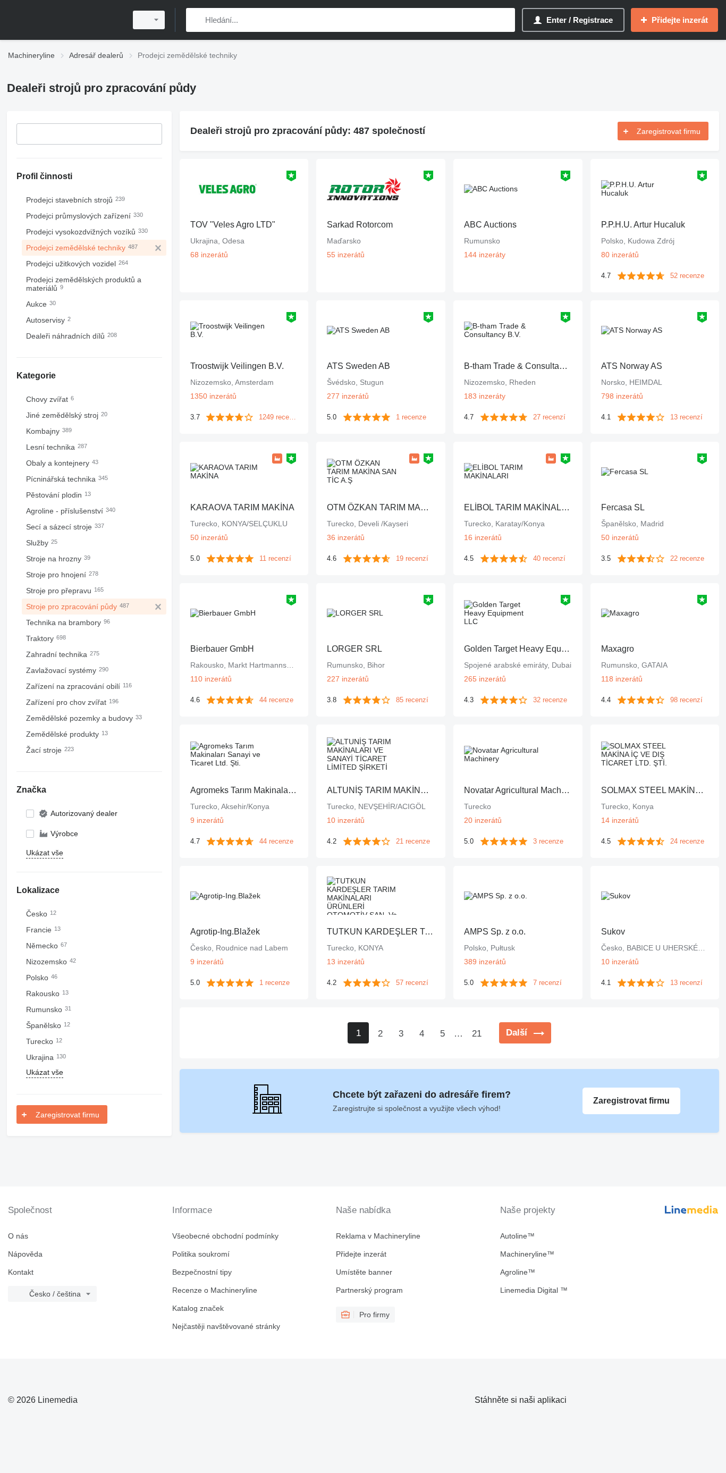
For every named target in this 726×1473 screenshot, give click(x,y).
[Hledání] (196, 20)
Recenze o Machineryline (214, 1290)
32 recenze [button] (550, 700)
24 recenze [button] (687, 841)
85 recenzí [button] (412, 700)
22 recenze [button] (687, 558)
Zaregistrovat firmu (67, 1114)
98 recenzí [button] (686, 700)
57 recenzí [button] (412, 983)
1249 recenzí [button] (278, 417)
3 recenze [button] (548, 841)
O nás (18, 1236)
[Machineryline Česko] (64, 20)
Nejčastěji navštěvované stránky (226, 1326)
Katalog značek (198, 1308)
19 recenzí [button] (412, 558)
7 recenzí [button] (547, 983)
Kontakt (20, 1272)
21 (477, 1034)
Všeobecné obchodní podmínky (225, 1236)
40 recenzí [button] (549, 558)
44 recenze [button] (276, 700)
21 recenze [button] (413, 841)
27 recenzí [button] (549, 417)
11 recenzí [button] (275, 558)
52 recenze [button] (687, 276)
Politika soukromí (201, 1254)
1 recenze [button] (411, 417)
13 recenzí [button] (686, 417)
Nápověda (25, 1254)
